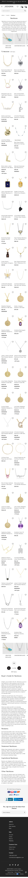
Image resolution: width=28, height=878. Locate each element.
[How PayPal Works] (16, 794)
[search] (25, 10)
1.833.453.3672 (13, 855)
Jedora (2, 15)
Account (11, 834)
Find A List (11, 849)
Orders (10, 836)
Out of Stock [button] (17, 140)
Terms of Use (10, 872)
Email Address (6, 812)
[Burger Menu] (2, 6)
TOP (14, 663)
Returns (11, 838)
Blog (10, 828)
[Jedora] (8, 6)
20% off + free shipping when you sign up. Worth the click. (14, 2)
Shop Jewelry (12, 826)
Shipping (11, 840)
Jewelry (7, 15)
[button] (13, 56)
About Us (11, 824)
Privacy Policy (17, 872)
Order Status (12, 847)
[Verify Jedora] (9, 799)
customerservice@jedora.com (16, 857)
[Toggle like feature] (18, 7)
